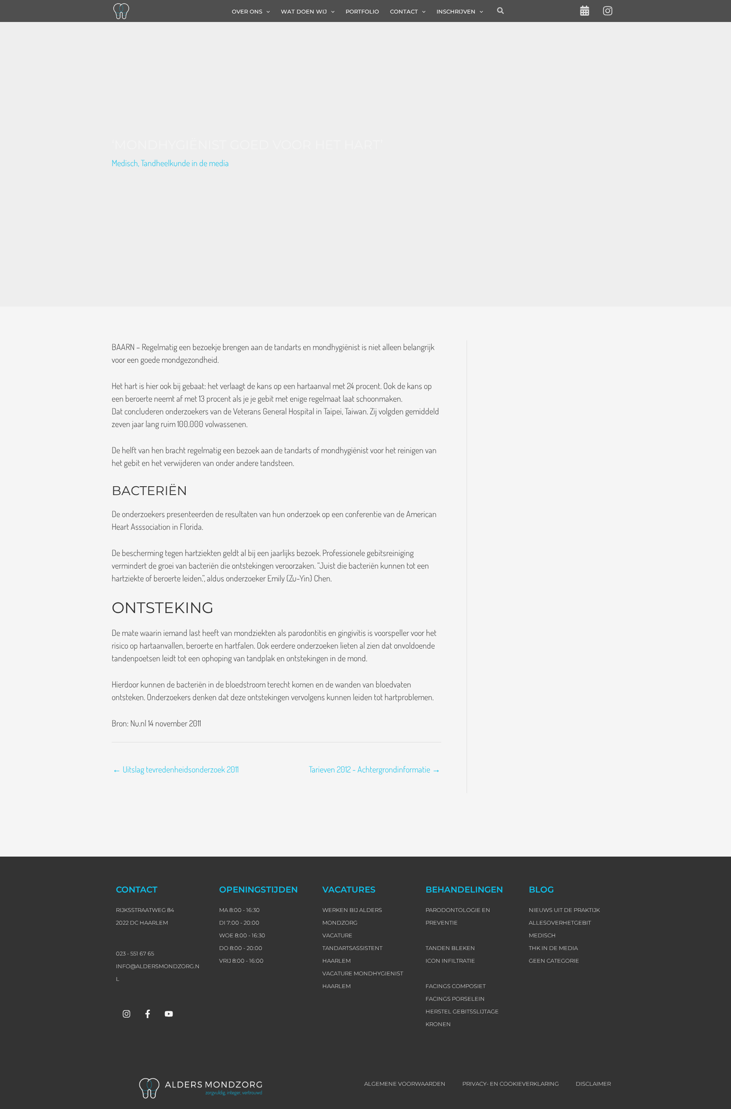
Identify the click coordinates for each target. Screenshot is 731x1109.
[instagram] (607, 10)
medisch (542, 935)
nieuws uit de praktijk (564, 909)
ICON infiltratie (450, 960)
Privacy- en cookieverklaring (510, 1083)
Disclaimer (593, 1083)
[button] (266, 11)
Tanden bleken (450, 948)
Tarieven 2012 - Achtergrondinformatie (374, 769)
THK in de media (553, 948)
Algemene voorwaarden (404, 1083)
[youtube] (168, 1014)
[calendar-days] (584, 10)
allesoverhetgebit (560, 922)
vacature (337, 935)
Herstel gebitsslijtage (462, 1011)
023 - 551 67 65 (135, 953)
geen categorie (554, 960)
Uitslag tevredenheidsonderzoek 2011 (176, 769)
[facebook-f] (147, 1014)
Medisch (125, 162)
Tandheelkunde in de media (185, 162)
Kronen (438, 1024)
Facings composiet (456, 986)
